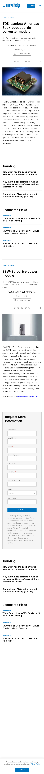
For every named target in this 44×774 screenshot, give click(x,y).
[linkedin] (18, 61)
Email (10, 447)
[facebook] (15, 61)
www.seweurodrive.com (27, 396)
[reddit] (26, 61)
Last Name (12, 438)
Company (11, 463)
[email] (29, 61)
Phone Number (13, 455)
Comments (11, 498)
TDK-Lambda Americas (26, 45)
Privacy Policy (35, 764)
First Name (12, 430)
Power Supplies (8, 18)
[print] (40, 61)
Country (11, 489)
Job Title (11, 472)
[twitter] (22, 61)
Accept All (22, 769)
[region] (22, 766)
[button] (4, 5)
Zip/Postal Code (13, 480)
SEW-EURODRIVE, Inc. (26, 292)
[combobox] (22, 493)
